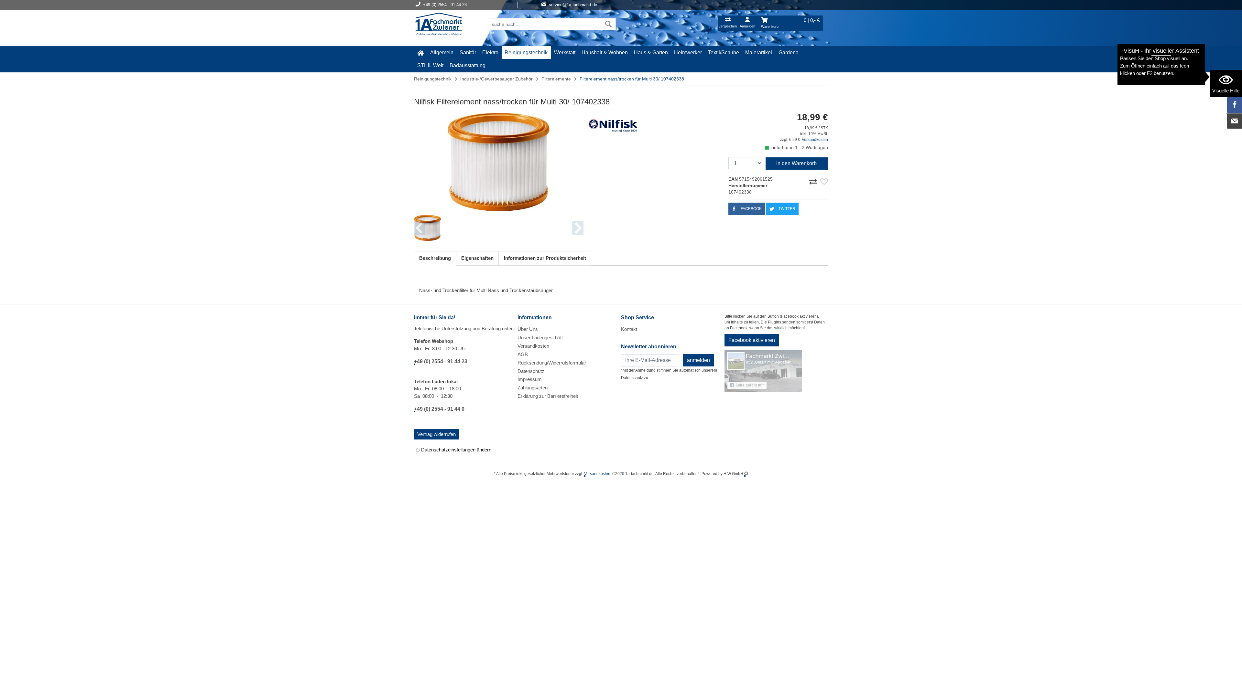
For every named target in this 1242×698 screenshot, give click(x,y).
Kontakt (629, 329)
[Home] (438, 24)
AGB (523, 354)
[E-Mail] (1234, 121)
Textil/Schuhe (723, 52)
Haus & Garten (651, 52)
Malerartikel (758, 52)
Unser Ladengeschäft (540, 337)
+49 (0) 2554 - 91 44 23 (440, 361)
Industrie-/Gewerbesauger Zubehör (496, 78)
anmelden (698, 360)
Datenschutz (531, 371)
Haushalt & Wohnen (605, 52)
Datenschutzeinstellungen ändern (455, 449)
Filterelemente (556, 78)
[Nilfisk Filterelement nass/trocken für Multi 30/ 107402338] (498, 162)
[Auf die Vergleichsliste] (814, 180)
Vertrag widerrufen (436, 434)
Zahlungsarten (533, 387)
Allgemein (441, 52)
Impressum (530, 379)
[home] (420, 52)
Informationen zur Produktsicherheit (545, 258)
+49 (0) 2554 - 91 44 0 (439, 409)
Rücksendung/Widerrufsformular (552, 362)
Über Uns (528, 329)
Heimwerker (688, 52)
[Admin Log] (746, 473)
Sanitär (468, 52)
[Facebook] (1234, 105)
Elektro (490, 52)
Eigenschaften (477, 258)
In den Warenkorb (796, 163)
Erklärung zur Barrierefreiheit (548, 396)
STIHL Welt (430, 65)
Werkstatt (564, 52)
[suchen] (608, 24)
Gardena (789, 52)
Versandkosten (815, 139)
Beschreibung (435, 258)
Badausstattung (467, 65)
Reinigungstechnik (526, 52)
